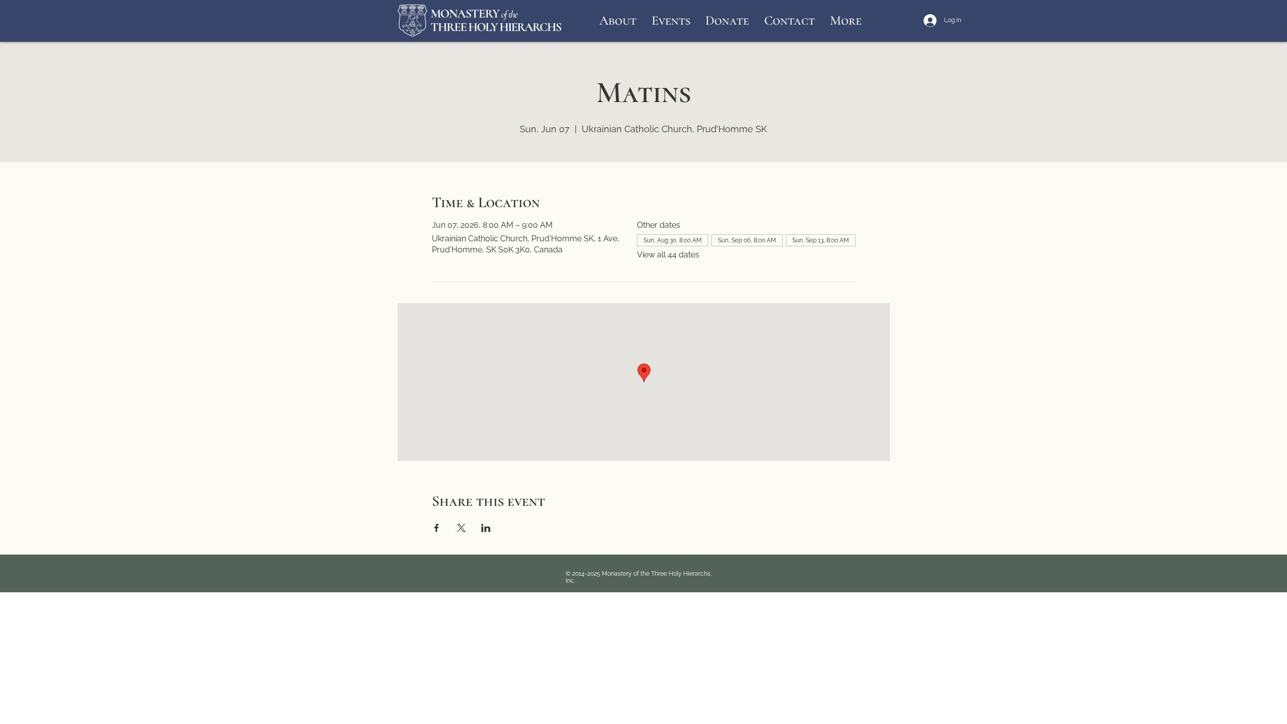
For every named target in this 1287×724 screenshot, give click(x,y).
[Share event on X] (461, 528)
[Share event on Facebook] (436, 528)
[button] (618, 20)
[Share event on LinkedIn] (486, 528)
